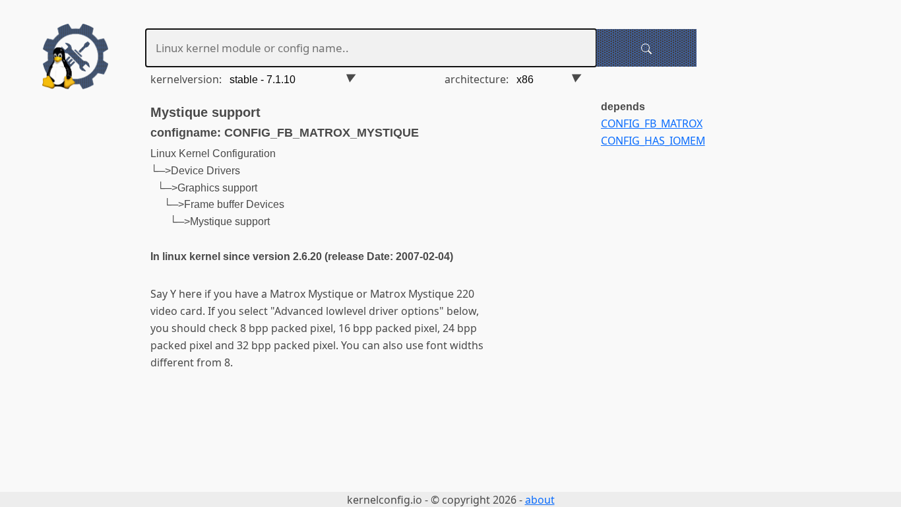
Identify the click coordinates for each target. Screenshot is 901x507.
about (540, 499)
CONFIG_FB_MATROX (651, 123)
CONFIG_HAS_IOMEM (653, 140)
